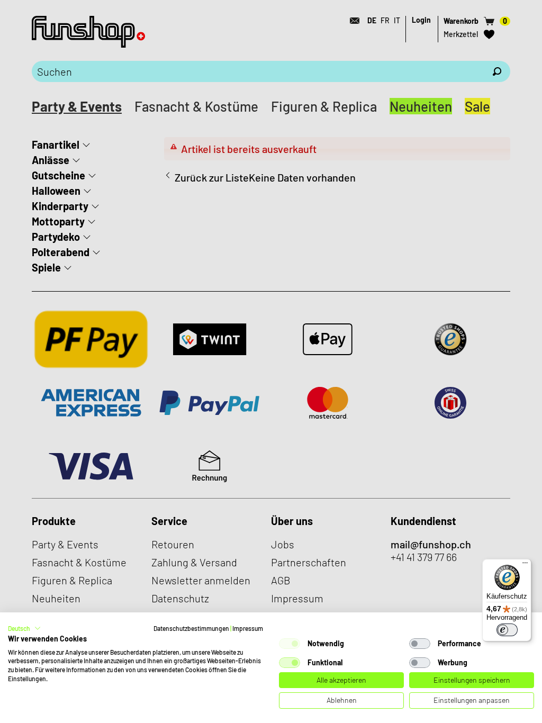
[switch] (507, 629)
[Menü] (525, 565)
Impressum (247, 628)
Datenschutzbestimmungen (191, 628)
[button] (24, 628)
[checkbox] (289, 643)
